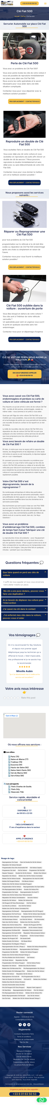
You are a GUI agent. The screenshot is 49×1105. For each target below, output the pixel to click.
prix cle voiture (38, 990)
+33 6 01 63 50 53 (24, 841)
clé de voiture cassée (35, 927)
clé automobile (39, 919)
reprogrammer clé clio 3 (10, 936)
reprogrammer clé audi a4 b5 (11, 933)
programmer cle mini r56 (10, 952)
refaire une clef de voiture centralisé (30, 876)
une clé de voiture (33, 995)
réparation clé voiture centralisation (13, 897)
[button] (45, 3)
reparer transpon (7, 873)
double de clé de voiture (23, 873)
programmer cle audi (8, 870)
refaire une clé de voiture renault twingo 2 (16, 955)
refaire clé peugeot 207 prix (32, 925)
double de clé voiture (9, 900)
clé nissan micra (26, 941)
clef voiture (30, 957)
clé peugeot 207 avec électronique (13, 903)
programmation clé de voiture (11, 886)
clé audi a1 (27, 979)
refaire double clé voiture (10, 941)
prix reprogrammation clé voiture (12, 993)
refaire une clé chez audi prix (29, 922)
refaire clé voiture (8, 974)
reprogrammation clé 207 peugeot (32, 911)
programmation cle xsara (10, 892)
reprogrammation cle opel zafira (33, 886)
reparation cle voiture (9, 965)
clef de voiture (31, 903)
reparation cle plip (21, 960)
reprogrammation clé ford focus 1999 (14, 927)
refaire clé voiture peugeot (29, 952)
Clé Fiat (23, 16)
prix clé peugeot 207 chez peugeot (13, 987)
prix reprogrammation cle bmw (12, 889)
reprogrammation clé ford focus (31, 916)
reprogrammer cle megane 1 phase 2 (13, 944)
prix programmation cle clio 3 (31, 976)
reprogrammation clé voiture (22, 990)
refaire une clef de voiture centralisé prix (15, 908)
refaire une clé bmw (40, 979)
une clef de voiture (25, 906)
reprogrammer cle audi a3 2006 (33, 878)
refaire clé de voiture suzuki (11, 878)
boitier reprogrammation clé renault (13, 995)
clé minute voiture (28, 881)
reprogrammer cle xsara (10, 862)
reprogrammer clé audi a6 (10, 976)
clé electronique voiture (9, 919)
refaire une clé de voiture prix (11, 925)
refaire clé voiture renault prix (36, 946)
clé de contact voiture (37, 936)
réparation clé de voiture (24, 974)
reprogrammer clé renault (10, 911)
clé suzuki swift (25, 938)
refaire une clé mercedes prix (11, 968)
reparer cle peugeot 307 (10, 938)
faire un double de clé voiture (11, 979)
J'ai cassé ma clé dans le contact (19, 609)
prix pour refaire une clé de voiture (13, 957)
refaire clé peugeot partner (10, 881)
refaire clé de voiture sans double (34, 914)
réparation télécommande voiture (34, 933)
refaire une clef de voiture (35, 971)
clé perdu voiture (7, 960)
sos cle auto (6, 998)
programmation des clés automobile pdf (14, 867)
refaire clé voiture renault (10, 916)
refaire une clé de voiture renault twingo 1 (26, 998)
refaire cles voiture (40, 873)
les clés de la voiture (9, 906)
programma (23, 936)
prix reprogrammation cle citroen (34, 968)
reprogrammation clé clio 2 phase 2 (13, 946)
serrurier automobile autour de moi (13, 985)
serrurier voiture (33, 897)
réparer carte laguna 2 (34, 987)
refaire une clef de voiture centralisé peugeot (16, 884)
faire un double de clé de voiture (30, 862)
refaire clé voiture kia (25, 900)
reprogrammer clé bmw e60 (11, 930)
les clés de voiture (26, 919)
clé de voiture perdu (33, 963)
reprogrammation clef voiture (29, 949)
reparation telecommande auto (32, 930)
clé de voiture (22, 870)
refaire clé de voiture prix (34, 993)
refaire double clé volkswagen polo (13, 971)
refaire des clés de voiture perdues (13, 982)
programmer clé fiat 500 (37, 870)
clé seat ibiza (6, 990)
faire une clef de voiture (10, 922)
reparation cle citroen (9, 876)
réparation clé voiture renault (11, 865)
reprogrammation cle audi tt (29, 892)
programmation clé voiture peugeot (13, 963)
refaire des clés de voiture (27, 965)
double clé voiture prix (31, 889)
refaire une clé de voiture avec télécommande (17, 895)
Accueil (17, 16)
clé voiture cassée (36, 867)
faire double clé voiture (9, 949)
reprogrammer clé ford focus (11, 914)
